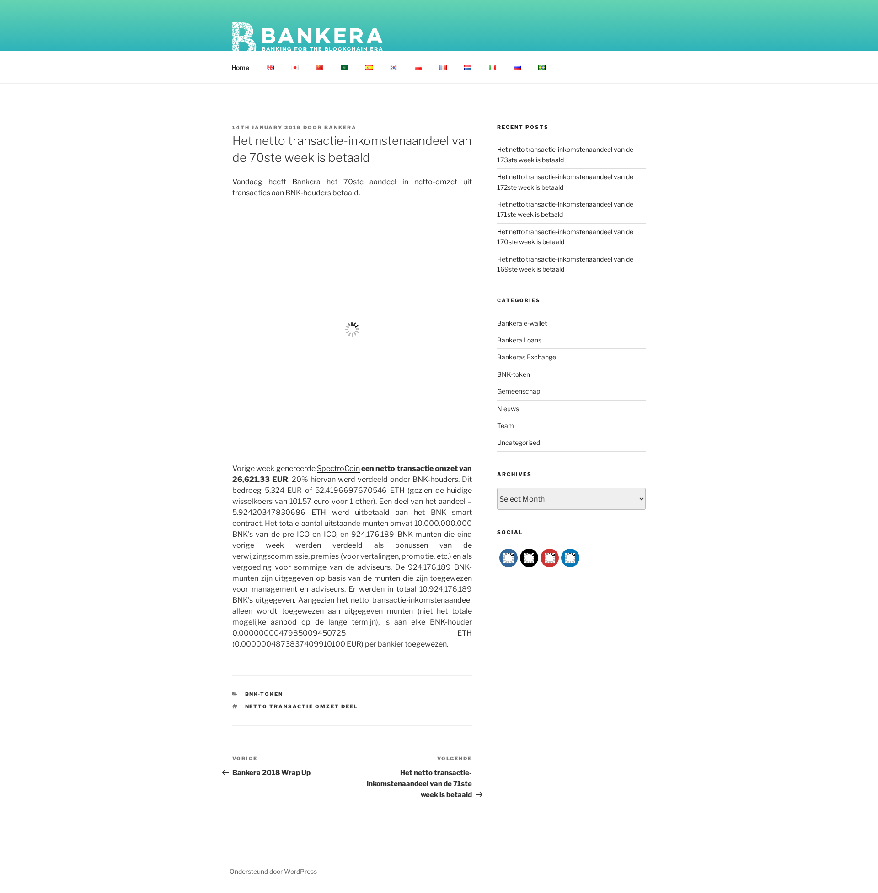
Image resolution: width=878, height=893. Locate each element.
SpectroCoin (338, 468)
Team (505, 425)
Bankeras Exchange (526, 357)
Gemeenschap (518, 391)
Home (240, 67)
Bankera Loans (519, 340)
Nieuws (508, 408)
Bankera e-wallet (522, 323)
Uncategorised (518, 442)
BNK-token (264, 694)
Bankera (340, 127)
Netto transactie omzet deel (302, 706)
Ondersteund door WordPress (273, 871)
